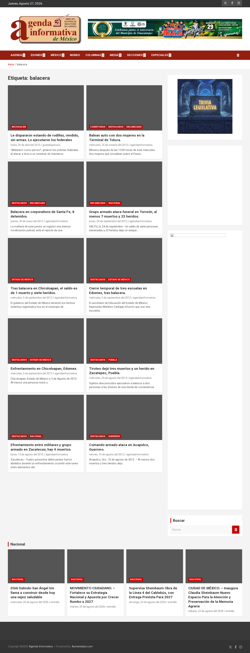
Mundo (75, 55)
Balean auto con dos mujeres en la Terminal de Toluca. (116, 137)
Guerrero (114, 436)
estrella (55, 602)
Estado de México (22, 279)
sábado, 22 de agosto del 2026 (205, 611)
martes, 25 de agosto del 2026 (87, 606)
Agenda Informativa (41, 646)
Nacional (17, 544)
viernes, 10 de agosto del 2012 (106, 454)
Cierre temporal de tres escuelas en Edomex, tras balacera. (118, 290)
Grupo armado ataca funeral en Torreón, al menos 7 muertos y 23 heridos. (123, 214)
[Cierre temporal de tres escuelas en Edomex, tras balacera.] (124, 260)
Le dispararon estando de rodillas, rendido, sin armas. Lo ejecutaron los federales (45, 137)
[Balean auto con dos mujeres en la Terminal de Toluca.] (124, 108)
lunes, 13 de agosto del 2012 (27, 454)
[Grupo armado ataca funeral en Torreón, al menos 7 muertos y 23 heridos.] (124, 184)
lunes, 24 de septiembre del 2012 (108, 221)
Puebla (112, 360)
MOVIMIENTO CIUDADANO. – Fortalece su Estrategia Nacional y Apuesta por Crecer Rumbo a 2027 (94, 595)
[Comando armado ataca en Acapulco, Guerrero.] (124, 417)
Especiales (159, 55)
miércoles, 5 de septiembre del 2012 (31, 297)
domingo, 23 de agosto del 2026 (147, 602)
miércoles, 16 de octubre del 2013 (108, 144)
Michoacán (19, 127)
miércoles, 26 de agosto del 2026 (29, 602)
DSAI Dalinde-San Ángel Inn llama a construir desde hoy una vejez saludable (33, 592)
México (56, 55)
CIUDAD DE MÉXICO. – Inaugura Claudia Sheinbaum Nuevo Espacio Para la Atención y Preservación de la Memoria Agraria (213, 597)
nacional (114, 203)
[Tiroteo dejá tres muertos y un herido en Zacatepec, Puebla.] (124, 341)
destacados (115, 127)
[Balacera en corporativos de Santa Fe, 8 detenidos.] (46, 184)
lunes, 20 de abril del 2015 (25, 144)
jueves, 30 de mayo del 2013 (27, 221)
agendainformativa (141, 144)
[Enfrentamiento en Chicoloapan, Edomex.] (46, 341)
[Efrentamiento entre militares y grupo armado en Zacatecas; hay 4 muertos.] (46, 417)
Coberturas (97, 127)
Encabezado (134, 127)
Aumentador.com (82, 646)
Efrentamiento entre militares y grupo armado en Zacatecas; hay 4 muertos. (41, 447)
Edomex (36, 55)
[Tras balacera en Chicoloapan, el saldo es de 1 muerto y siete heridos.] (46, 260)
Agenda (16, 55)
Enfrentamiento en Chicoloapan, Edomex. (44, 368)
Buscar (235, 530)
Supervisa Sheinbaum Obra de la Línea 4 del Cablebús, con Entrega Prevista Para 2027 (153, 592)
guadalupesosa (51, 144)
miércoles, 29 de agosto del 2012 (108, 378)
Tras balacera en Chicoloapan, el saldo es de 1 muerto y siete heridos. (44, 290)
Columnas (93, 55)
